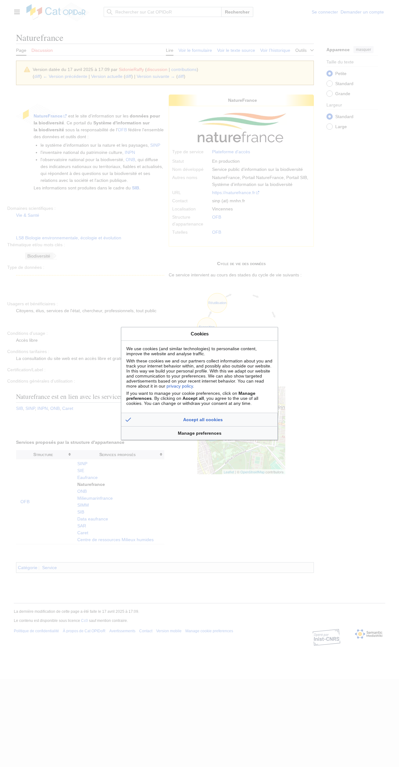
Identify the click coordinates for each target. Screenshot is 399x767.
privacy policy (180, 386)
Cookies (200, 333)
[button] (199, 419)
